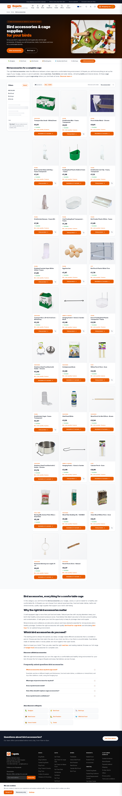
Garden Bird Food (75, 768)
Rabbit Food (89, 756)
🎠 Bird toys (74, 61)
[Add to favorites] (56, 93)
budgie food (30, 648)
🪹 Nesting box (46, 61)
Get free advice (110, 738)
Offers (104, 773)
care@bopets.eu (23, 764)
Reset (25, 85)
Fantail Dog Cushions (92, 773)
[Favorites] (95, 6)
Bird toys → (31, 50)
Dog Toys (41, 771)
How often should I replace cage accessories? (42, 691)
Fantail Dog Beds (43, 762)
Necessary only (21, 792)
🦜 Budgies (11, 61)
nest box (65, 645)
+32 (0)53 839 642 (12, 764)
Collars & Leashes (43, 774)
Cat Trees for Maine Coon (60, 765)
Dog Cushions (42, 759)
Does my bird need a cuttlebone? (38, 696)
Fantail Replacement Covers (92, 777)
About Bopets (106, 761)
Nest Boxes (73, 765)
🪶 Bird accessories (88, 61)
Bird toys (11, 96)
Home (8, 12)
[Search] (86, 6)
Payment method (107, 764)
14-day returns (106, 770)
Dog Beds (41, 756)
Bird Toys (73, 771)
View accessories (15, 50)
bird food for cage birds (73, 625)
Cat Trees (57, 756)
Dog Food (41, 765)
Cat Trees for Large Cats (60, 760)
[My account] (90, 6)
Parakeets (73, 756)
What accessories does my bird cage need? (41, 669)
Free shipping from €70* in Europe (36, 1)
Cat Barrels (57, 772)
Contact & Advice (107, 758)
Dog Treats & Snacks (44, 768)
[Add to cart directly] (83, 134)
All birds (10, 99)
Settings (31, 792)
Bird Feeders (74, 762)
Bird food (11, 93)
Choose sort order (93, 84)
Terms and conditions (108, 779)
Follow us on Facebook (14, 767)
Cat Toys (57, 778)
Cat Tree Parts (58, 769)
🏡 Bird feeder (34, 61)
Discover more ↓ (66, 76)
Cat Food (57, 781)
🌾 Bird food (22, 61)
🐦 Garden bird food (61, 61)
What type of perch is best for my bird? (40, 680)
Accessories (90, 762)
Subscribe (31, 777)
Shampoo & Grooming (44, 777)
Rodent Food (90, 759)
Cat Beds (57, 775)
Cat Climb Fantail (91, 781)
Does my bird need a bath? (35, 686)
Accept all (9, 792)
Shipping (104, 767)
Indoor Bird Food (75, 759)
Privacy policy (106, 776)
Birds (12, 12)
